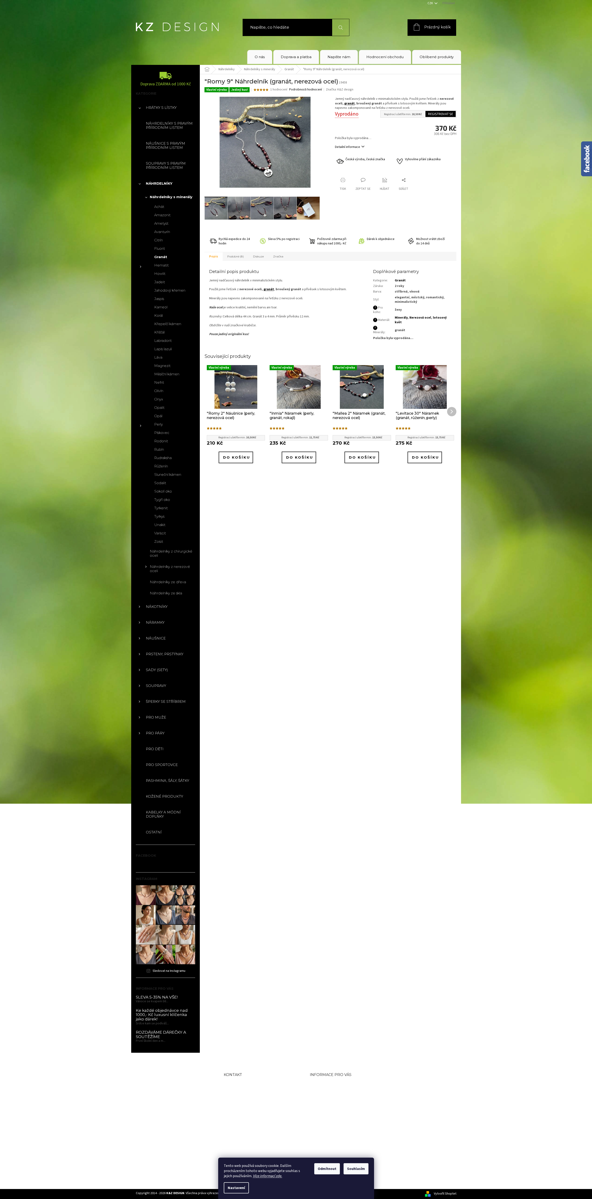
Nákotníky (156, 606)
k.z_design (245, 1139)
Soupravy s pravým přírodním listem (166, 165)
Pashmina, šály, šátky (167, 780)
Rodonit (161, 441)
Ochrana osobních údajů (337, 1121)
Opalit (159, 407)
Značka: (339, 89)
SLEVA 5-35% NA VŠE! (157, 997)
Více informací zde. (267, 1176)
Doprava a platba (328, 1099)
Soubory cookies (328, 1129)
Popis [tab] (213, 256)
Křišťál (159, 332)
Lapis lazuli (163, 349)
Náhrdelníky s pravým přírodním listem (169, 125)
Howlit (159, 273)
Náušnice (156, 638)
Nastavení (236, 1187)
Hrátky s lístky (161, 107)
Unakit (159, 525)
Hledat (338, 27)
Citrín (158, 240)
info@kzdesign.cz (253, 1099)
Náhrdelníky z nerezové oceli (170, 568)
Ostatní (154, 832)
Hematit (161, 265)
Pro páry (155, 733)
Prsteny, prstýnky (164, 654)
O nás (316, 1084)
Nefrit (159, 382)
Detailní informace (347, 147)
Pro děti (155, 749)
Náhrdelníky (159, 183)
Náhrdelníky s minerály (171, 197)
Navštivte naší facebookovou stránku (255, 1125)
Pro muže (156, 717)
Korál (158, 315)
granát (349, 103)
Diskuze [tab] (258, 256)
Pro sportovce (162, 765)
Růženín (161, 466)
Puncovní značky (328, 1114)
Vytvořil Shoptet (445, 1194)
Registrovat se (440, 114)
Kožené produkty (164, 796)
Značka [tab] (278, 256)
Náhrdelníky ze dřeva (168, 582)
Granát (160, 257)
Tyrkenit (161, 508)
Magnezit (162, 365)
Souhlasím (356, 1168)
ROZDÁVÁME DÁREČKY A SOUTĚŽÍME (161, 1034)
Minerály (401, 317)
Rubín (159, 449)
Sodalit (160, 483)
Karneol (160, 307)
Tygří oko (162, 499)
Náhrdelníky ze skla (166, 593)
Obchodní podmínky (333, 1091)
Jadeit (159, 282)
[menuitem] (259, 57)
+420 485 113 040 (253, 1111)
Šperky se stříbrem (166, 701)
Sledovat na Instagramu (169, 971)
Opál (158, 416)
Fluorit (159, 248)
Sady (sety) (157, 670)
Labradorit (163, 340)
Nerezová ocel (420, 317)
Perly (158, 424)
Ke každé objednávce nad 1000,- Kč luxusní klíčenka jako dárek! (162, 1014)
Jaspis (159, 298)
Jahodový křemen (169, 290)
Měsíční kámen (166, 374)
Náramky (155, 622)
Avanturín (162, 232)
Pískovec (161, 432)
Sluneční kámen (167, 474)
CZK (431, 3)
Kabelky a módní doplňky (163, 814)
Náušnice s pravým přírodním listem (165, 145)
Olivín (158, 391)
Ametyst (161, 223)
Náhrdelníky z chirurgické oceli (171, 553)
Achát (159, 206)
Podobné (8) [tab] (235, 256)
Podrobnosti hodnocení (305, 89)
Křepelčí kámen (167, 324)
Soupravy (156, 685)
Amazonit (162, 215)
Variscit (160, 533)
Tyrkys (159, 516)
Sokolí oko (163, 491)
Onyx (158, 399)
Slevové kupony (327, 1106)
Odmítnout (327, 1168)
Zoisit (158, 541)
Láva (158, 357)
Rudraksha (163, 458)
